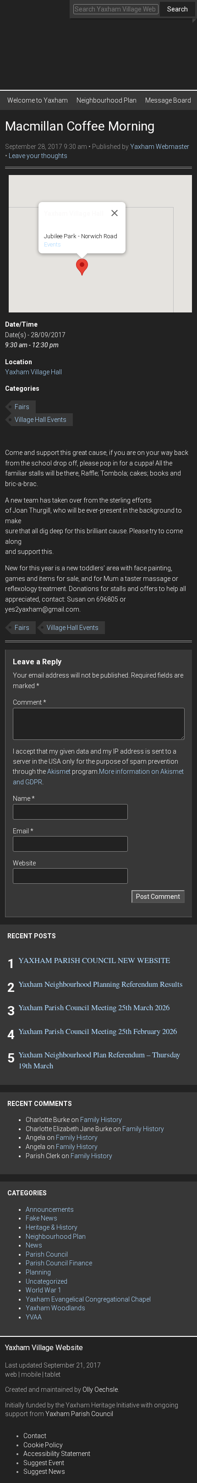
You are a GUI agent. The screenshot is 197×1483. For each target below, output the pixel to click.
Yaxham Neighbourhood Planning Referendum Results (100, 984)
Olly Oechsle (100, 1389)
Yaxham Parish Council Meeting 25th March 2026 (94, 1007)
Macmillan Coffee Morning (79, 126)
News (34, 1245)
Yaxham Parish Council (79, 1413)
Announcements (50, 1209)
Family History (101, 1119)
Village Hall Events (40, 419)
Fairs (22, 406)
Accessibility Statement (56, 1453)
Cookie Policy (43, 1445)
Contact (34, 1435)
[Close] (115, 213)
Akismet (59, 771)
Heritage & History (51, 1227)
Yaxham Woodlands (55, 1308)
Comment (29, 702)
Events (52, 244)
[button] (82, 267)
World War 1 (43, 1290)
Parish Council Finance (59, 1263)
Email (23, 831)
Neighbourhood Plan (107, 100)
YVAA (34, 1317)
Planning (38, 1272)
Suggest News (44, 1471)
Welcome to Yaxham (37, 100)
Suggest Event (43, 1463)
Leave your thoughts (38, 155)
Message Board (168, 100)
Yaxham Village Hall (33, 372)
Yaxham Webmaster (159, 146)
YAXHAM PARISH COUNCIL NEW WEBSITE (94, 960)
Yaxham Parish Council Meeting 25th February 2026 (97, 1031)
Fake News (41, 1218)
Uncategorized (46, 1281)
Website (24, 863)
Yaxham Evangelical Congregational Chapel (88, 1299)
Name (24, 798)
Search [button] (177, 9)
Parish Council (47, 1254)
